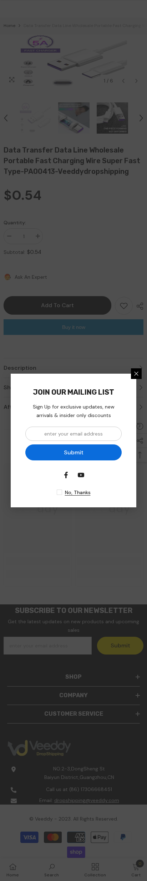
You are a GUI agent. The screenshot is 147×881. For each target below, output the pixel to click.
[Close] (136, 373)
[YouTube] (81, 475)
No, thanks (78, 492)
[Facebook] (66, 475)
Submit (73, 452)
